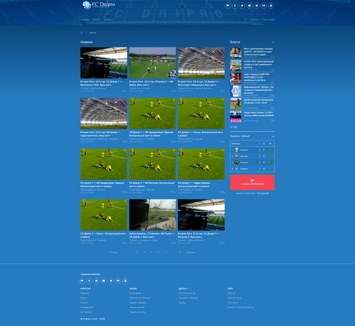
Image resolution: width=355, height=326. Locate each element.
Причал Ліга (234, 297)
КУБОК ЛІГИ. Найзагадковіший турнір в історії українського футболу (258, 64)
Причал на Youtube (140, 297)
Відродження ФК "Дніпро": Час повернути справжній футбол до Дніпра (259, 90)
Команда (236, 143)
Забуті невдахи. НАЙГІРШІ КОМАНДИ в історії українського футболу (256, 77)
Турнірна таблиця (188, 297)
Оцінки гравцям (138, 302)
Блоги (96, 19)
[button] (245, 19)
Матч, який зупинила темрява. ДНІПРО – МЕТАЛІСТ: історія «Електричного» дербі (258, 51)
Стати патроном (252, 184)
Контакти (233, 302)
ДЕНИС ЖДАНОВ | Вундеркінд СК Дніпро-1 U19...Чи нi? (258, 101)
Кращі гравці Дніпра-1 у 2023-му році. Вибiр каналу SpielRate (259, 113)
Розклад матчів (187, 293)
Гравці (182, 302)
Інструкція (263, 193)
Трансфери (135, 293)
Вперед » (191, 252)
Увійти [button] (254, 19)
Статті (84, 302)
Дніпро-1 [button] (109, 19)
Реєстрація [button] (269, 19)
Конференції (87, 307)
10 (180, 252)
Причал (232, 293)
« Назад (113, 252)
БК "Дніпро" (86, 312)
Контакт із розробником (241, 307)
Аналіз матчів (137, 307)
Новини (84, 19)
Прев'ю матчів (137, 312)
